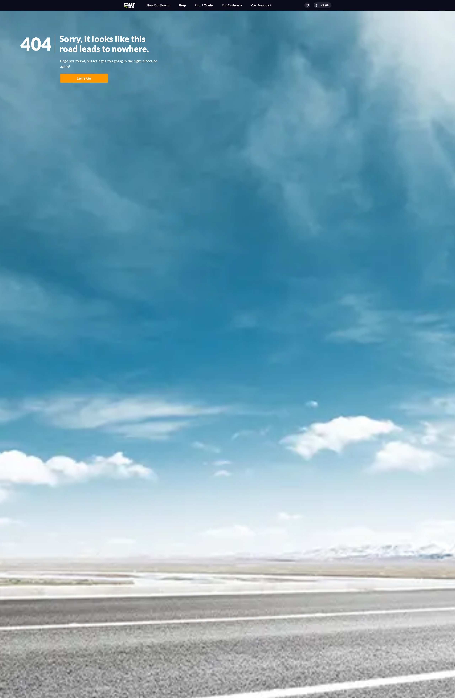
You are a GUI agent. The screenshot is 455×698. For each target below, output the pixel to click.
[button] (307, 5)
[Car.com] (130, 5)
